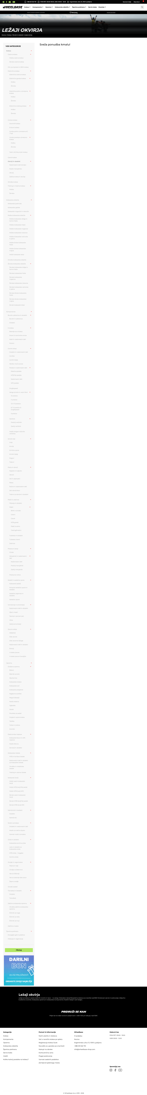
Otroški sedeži (12, 887)
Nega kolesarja (14, 697)
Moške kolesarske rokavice (18, 233)
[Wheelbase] (13, 7)
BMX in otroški (16, 510)
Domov (4, 35)
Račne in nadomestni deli (18, 486)
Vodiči (5, 1056)
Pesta (11, 482)
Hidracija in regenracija (15, 939)
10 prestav (14, 396)
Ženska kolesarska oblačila (17, 264)
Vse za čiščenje (14, 873)
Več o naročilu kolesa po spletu (50, 1039)
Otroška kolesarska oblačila (17, 260)
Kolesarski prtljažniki (16, 690)
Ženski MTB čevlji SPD (16, 805)
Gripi (11, 442)
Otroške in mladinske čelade (16, 767)
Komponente (37, 7)
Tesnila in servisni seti (16, 616)
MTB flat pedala (16, 375)
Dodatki (12, 323)
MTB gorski (14, 522)
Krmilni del (11, 439)
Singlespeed (13, 388)
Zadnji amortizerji (15, 624)
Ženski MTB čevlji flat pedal (18, 801)
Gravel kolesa (12, 157)
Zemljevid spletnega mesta (49, 1063)
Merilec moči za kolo (16, 364)
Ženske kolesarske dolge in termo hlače (18, 268)
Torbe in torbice (14, 725)
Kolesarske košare (15, 682)
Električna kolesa (13, 71)
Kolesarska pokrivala (15, 203)
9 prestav (14, 413)
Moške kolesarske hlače (17, 225)
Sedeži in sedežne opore (16, 580)
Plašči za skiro (15, 526)
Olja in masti (13, 612)
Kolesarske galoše (14, 207)
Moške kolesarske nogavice (18, 229)
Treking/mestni (16, 530)
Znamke (101, 7)
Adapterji (12, 633)
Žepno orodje (13, 881)
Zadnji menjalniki (17, 569)
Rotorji (11, 648)
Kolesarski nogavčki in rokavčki (18, 211)
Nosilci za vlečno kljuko (17, 830)
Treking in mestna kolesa (16, 186)
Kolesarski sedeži (15, 583)
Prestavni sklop (13, 549)
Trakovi (11, 462)
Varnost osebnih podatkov (49, 1059)
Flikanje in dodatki (15, 503)
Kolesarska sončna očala (17, 843)
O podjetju (78, 1036)
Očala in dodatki (13, 839)
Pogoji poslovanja (45, 1056)
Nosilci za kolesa (13, 823)
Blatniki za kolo (14, 674)
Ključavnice (13, 678)
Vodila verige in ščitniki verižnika (17, 432)
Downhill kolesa (14, 123)
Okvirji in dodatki (18, 35)
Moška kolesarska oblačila (16, 215)
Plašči (11, 507)
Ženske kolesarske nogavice (15, 278)
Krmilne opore (14, 450)
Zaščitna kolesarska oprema (17, 903)
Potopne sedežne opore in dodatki (18, 588)
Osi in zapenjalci (14, 479)
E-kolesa (11, 328)
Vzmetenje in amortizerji (16, 605)
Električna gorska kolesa (17, 78)
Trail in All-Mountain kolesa (18, 152)
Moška (13, 82)
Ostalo (11, 709)
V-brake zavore (14, 652)
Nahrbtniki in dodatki (15, 810)
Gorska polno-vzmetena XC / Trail (18, 132)
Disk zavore (13, 637)
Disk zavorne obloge (16, 641)
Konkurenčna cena (46, 1053)
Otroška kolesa (13, 182)
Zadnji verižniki (16, 426)
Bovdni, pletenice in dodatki (17, 315)
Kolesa (26, 7)
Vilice (11, 620)
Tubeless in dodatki (16, 535)
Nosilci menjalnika (15, 169)
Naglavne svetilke (15, 694)
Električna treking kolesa (17, 106)
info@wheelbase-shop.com (84, 1049)
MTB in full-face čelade (17, 756)
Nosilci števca (14, 744)
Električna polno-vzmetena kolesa (18, 92)
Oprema (48, 7)
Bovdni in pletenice (16, 319)
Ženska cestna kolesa (16, 62)
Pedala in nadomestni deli (18, 368)
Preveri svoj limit (111, 12)
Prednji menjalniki (17, 565)
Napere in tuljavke (15, 471)
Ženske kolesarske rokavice (18, 283)
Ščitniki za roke (14, 917)
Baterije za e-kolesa (15, 331)
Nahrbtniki (13, 818)
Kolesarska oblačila (62, 7)
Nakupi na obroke (45, 1049)
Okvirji (11, 173)
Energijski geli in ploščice (16, 935)
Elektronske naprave (15, 734)
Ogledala (12, 705)
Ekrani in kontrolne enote (18, 335)
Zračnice (12, 543)
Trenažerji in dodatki (15, 891)
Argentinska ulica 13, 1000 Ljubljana (81, 2)
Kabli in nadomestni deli (17, 339)
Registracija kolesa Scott (48, 1043)
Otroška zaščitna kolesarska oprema (18, 908)
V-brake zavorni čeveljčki (17, 656)
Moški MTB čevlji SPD (16, 791)
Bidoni (11, 670)
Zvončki (12, 729)
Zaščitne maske (13, 926)
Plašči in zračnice (13, 500)
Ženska (13, 86)
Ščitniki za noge (14, 913)
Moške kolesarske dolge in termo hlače (18, 220)
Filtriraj (19, 950)
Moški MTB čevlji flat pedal (18, 787)
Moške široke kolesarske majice (17, 249)
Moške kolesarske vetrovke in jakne (18, 238)
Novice (76, 1039)
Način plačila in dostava (48, 1036)
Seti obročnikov (14, 490)
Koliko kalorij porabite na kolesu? (16, 1059)
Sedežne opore (14, 599)
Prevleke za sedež (15, 713)
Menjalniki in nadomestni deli (18, 557)
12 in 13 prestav (16, 403)
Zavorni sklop (12, 629)
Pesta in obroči (13, 467)
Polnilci (11, 343)
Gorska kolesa (12, 120)
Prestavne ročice (15, 575)
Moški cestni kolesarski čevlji (17, 782)
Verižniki (12, 419)
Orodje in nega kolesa (15, 862)
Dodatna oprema (13, 666)
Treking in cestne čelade (17, 772)
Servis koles (92, 7)
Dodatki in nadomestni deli (18, 352)
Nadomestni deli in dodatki (18, 608)
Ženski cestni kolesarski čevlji (17, 796)
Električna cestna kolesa (17, 74)
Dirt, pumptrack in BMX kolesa (18, 67)
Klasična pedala (16, 371)
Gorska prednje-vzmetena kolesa (18, 138)
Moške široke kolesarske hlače (17, 243)
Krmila (11, 446)
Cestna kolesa (12, 54)
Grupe (11, 552)
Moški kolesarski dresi (16, 254)
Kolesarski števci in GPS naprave (17, 739)
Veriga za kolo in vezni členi (18, 392)
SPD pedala (15, 383)
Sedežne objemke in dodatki (16, 594)
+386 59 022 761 (31, 2)
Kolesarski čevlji (13, 778)
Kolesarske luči (14, 686)
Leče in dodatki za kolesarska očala (15, 848)
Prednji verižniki (16, 422)
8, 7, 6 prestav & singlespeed (16, 408)
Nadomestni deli (16, 379)
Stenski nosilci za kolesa (17, 834)
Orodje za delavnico (16, 870)
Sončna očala (13, 857)
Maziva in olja (13, 866)
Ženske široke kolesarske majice (17, 300)
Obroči (11, 475)
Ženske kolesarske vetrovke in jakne (18, 288)
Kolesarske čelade (14, 753)
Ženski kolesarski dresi (17, 305)
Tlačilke (11, 721)
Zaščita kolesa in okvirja (17, 177)
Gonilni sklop (12, 348)
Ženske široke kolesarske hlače (17, 294)
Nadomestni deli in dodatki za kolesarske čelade (18, 761)
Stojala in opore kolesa (16, 717)
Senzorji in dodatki (15, 748)
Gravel (13, 518)
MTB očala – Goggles (16, 853)
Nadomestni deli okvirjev (17, 165)
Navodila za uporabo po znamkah (51, 1046)
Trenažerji (12, 898)
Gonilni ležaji (13, 360)
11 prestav (14, 400)
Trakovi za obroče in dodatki (18, 494)
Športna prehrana (78, 7)
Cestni (13, 514)
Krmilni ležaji (13, 454)
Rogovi (11, 458)
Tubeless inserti (14, 539)
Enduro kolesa (14, 127)
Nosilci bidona (14, 701)
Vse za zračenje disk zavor (18, 877)
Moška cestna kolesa (16, 58)
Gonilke (12, 356)
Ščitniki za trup (14, 921)
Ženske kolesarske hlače (17, 273)
